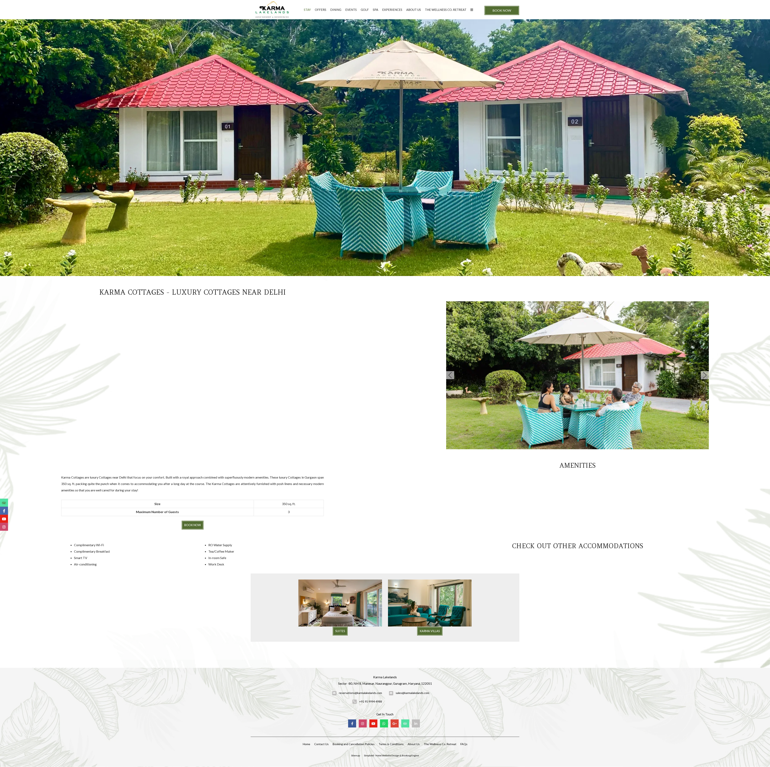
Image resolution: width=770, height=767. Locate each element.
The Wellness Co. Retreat (445, 9)
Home (306, 744)
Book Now (501, 10)
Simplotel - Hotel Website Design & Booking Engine (391, 755)
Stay (307, 9)
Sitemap (355, 755)
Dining (335, 9)
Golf (365, 9)
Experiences (392, 9)
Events (351, 9)
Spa (375, 9)
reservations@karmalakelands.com (360, 693)
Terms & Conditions (391, 744)
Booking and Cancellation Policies (354, 744)
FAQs (463, 744)
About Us (413, 9)
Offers (320, 9)
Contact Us (321, 744)
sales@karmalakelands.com (412, 693)
